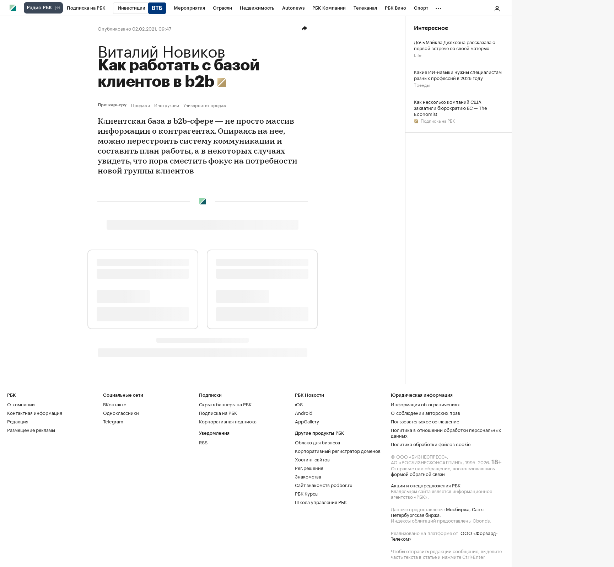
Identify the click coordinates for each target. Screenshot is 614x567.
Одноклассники (121, 412)
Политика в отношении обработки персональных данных (446, 432)
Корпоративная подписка (228, 420)
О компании (21, 403)
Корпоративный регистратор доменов (338, 450)
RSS (203, 441)
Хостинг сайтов (312, 458)
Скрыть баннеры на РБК (225, 403)
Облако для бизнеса (317, 441)
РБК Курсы (306, 493)
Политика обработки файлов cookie (431, 443)
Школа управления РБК (321, 501)
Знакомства (308, 476)
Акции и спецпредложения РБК (425, 484)
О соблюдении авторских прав (425, 412)
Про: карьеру (113, 105)
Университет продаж (204, 105)
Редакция (17, 420)
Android (303, 412)
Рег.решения (309, 467)
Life (417, 54)
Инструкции (166, 105)
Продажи (140, 105)
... (438, 6)
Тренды (422, 84)
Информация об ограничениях (425, 403)
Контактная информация (34, 412)
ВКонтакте (114, 403)
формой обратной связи (418, 473)
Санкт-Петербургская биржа (439, 511)
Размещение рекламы (31, 429)
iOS (299, 403)
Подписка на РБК (437, 120)
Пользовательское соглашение (425, 420)
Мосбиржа (457, 508)
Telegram (113, 420)
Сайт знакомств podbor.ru (323, 484)
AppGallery (307, 420)
